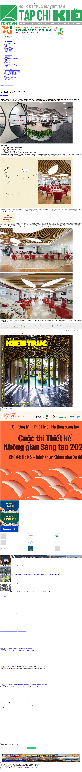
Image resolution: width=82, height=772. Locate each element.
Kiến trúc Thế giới (8, 55)
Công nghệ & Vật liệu (9, 52)
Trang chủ (2, 85)
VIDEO (2, 707)
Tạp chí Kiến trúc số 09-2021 (75, 330)
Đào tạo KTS (7, 56)
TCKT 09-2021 (15, 333)
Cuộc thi (4, 61)
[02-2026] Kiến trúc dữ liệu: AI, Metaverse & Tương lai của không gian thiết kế (17, 755)
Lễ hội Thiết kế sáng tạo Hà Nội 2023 (12, 72)
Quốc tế (6, 63)
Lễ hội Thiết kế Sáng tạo (7, 69)
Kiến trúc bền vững (9, 48)
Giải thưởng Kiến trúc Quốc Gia (11, 65)
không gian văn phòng (8, 333)
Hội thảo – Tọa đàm (11, 43)
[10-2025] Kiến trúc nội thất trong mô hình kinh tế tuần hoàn (13, 760)
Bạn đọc (4, 75)
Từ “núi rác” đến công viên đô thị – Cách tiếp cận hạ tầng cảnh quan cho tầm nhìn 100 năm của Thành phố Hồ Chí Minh (23, 583)
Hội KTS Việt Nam (9, 36)
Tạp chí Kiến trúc (8, 37)
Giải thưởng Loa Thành (9, 66)
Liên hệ (4, 76)
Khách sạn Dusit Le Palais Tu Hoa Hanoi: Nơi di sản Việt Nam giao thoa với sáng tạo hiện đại (18, 666)
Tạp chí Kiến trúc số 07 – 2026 (6, 408)
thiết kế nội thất (27, 333)
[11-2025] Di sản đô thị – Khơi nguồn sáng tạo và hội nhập (13, 759)
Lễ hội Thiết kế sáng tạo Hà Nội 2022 (12, 73)
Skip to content (3, 0)
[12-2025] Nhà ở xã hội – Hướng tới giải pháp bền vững (12, 757)
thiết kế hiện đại (21, 333)
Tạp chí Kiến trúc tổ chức (10, 64)
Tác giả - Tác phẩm (9, 85)
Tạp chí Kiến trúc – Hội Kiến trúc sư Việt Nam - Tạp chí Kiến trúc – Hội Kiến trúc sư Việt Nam (18, 3)
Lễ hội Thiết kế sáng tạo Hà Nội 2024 (12, 71)
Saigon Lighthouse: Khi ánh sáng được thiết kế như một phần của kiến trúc (14, 565)
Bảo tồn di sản (8, 53)
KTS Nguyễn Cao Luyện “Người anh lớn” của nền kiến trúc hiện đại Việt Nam (15, 702)
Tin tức (4, 38)
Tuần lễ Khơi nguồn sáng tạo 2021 (11, 74)
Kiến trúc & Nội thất (9, 51)
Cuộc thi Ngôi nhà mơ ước (10, 67)
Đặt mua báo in (8, 78)
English (4, 80)
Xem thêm (2, 592)
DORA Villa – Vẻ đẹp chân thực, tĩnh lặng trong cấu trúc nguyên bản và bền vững (16, 648)
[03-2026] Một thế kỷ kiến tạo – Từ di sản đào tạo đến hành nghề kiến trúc (16, 754)
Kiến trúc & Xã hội (9, 49)
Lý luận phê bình (8, 47)
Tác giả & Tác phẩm (7, 60)
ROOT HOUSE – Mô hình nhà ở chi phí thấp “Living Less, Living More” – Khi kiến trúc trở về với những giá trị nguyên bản (24, 684)
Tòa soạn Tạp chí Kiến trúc (10, 77)
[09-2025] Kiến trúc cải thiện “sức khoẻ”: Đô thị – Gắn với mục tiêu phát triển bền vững (18, 761)
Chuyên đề (5, 59)
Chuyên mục (5, 46)
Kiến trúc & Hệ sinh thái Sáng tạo (11, 58)
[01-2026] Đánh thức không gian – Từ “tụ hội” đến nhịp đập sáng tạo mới (16, 756)
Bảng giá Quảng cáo (9, 79)
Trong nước (7, 45)
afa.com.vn (8, 151)
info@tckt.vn (37, 767)
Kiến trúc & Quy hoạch (9, 50)
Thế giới (6, 44)
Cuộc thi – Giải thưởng (12, 42)
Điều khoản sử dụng (4, 768)
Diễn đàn (7, 57)
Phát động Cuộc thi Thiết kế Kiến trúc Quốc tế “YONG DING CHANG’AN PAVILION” (17, 555)
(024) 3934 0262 (28, 767)
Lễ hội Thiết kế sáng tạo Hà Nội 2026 (12, 70)
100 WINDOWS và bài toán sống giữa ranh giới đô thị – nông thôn (13, 631)
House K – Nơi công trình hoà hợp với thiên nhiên (10, 613)
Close (4, 83)
